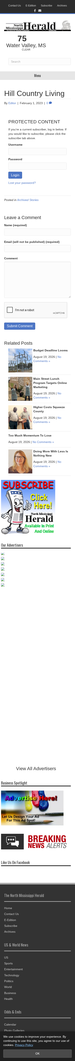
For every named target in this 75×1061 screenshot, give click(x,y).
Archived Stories (28, 200)
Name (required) (15, 225)
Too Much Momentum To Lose (29, 435)
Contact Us (14, 5)
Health (8, 998)
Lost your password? (22, 182)
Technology (11, 975)
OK (37, 1053)
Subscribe (46, 5)
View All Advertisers (36, 768)
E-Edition (31, 5)
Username (15, 144)
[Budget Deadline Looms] (20, 360)
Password (15, 159)
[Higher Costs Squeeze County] (20, 417)
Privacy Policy (24, 1045)
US (6, 957)
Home (8, 908)
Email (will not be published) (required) (32, 241)
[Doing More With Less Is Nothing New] (20, 461)
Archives (62, 5)
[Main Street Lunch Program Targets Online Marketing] (20, 388)
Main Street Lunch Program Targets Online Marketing (50, 383)
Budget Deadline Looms (50, 350)
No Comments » (43, 442)
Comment (11, 258)
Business (10, 993)
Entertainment (13, 969)
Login (15, 175)
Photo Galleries (14, 1030)
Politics (8, 981)
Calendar (10, 1024)
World (8, 987)
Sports (8, 963)
